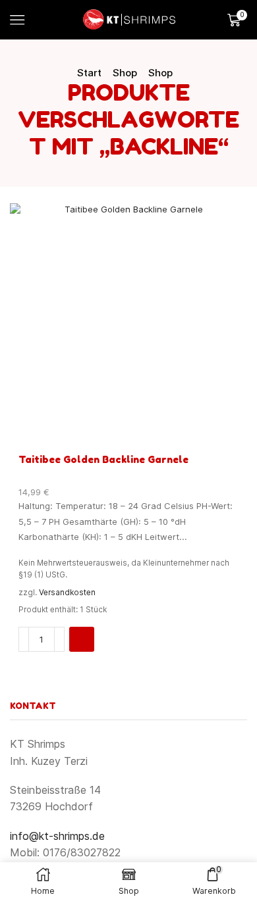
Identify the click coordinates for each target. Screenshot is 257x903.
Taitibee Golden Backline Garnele (103, 459)
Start (89, 72)
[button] (81, 639)
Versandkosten (67, 592)
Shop (125, 72)
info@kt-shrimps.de (57, 835)
